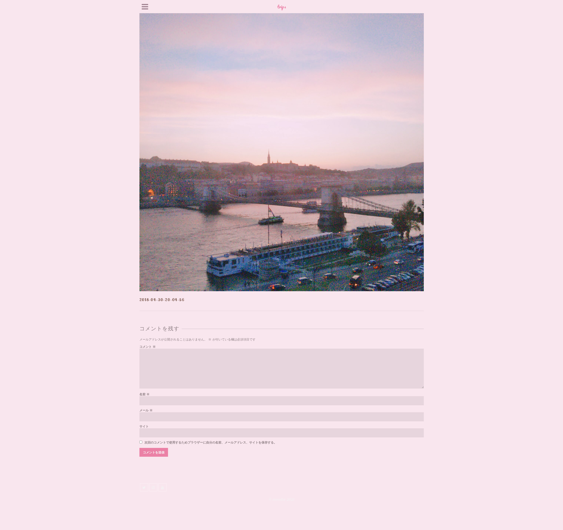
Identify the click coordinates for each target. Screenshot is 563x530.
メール (146, 410)
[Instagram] (153, 487)
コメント (147, 347)
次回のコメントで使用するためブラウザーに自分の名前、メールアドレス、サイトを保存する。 (210, 442)
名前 (144, 394)
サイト (144, 426)
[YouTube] (162, 487)
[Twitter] (144, 487)
